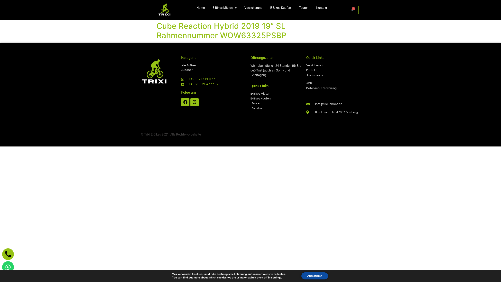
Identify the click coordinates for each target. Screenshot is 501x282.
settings (276, 277)
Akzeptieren (314, 276)
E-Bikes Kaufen (280, 8)
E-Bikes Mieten (223, 8)
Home (200, 8)
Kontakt (321, 8)
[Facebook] (185, 102)
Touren (303, 8)
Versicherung (253, 8)
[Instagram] (194, 102)
